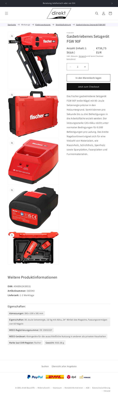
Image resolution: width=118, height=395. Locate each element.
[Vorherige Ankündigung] (6, 3)
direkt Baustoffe (28, 388)
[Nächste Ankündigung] (112, 3)
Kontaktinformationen (74, 388)
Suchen (45, 366)
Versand (82, 56)
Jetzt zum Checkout (88, 86)
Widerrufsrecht (44, 388)
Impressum (57, 388)
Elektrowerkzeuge (43, 24)
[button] (6, 13)
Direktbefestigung (63, 24)
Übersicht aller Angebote (64, 366)
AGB (87, 388)
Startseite (12, 24)
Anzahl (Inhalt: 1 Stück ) (77, 50)
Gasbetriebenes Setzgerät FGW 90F (90, 24)
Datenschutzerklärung (101, 388)
